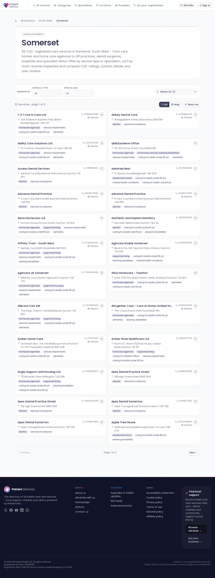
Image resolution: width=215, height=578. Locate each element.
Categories (64, 5)
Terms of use (154, 507)
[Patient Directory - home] (15, 5)
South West (45, 20)
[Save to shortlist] (101, 114)
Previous (25, 452)
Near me (193, 104)
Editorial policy (154, 511)
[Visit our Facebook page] (11, 510)
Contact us (82, 511)
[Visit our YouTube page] (16, 510)
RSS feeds (116, 501)
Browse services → (195, 529)
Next (192, 452)
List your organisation (150, 5)
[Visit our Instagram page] (27, 510)
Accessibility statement (160, 493)
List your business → (195, 540)
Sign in (206, 5)
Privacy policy (154, 502)
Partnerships (82, 502)
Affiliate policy (154, 516)
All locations (28, 20)
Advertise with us (85, 497)
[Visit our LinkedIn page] (22, 510)
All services (43, 5)
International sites (121, 505)
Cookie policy (154, 497)
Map (177, 104)
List (166, 104)
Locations (105, 5)
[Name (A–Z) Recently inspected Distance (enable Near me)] (176, 91)
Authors (79, 507)
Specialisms (85, 5)
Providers (124, 5)
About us (80, 493)
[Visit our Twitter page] (5, 510)
